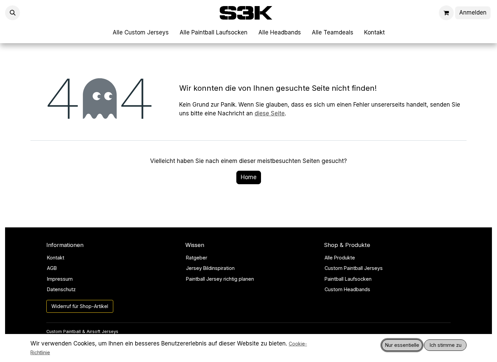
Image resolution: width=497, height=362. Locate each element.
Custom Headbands (347, 289)
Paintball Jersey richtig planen (220, 279)
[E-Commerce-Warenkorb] (446, 12)
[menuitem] (140, 33)
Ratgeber (196, 257)
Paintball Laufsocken (348, 279)
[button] (12, 12)
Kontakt (55, 257)
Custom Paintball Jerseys (354, 268)
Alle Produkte (340, 257)
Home (249, 177)
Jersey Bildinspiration (210, 268)
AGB (52, 268)
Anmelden (473, 12)
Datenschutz (61, 289)
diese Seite (270, 113)
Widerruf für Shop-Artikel (79, 306)
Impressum (60, 279)
